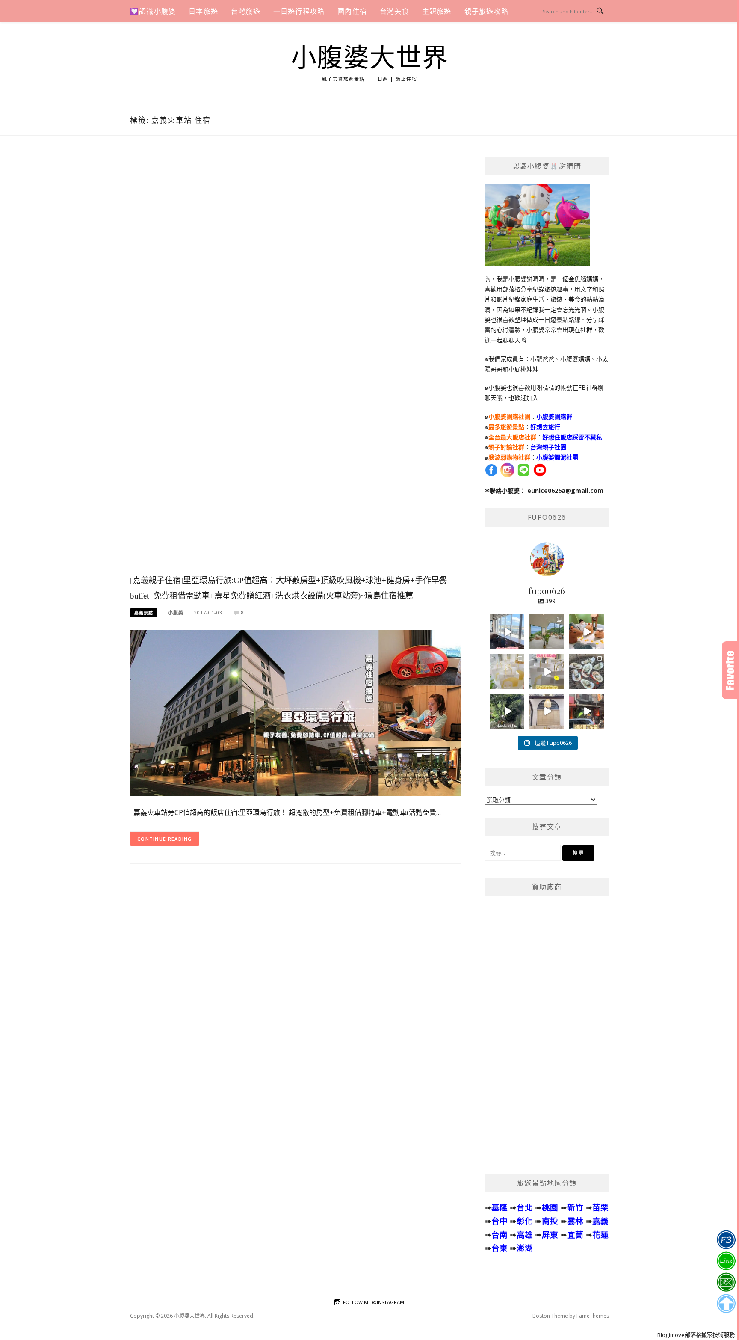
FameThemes (592, 1315)
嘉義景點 (143, 613)
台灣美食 (394, 11)
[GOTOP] (726, 1303)
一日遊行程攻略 (299, 11)
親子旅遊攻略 (486, 11)
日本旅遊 (203, 11)
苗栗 (600, 1207)
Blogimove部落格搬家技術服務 (696, 1335)
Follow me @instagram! (374, 1302)
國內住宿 (352, 11)
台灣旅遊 (245, 11)
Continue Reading (164, 839)
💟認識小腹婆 (153, 11)
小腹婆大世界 (370, 58)
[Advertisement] (295, 364)
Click (730, 670)
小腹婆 (175, 612)
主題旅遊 (437, 11)
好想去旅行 (545, 427)
